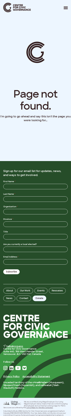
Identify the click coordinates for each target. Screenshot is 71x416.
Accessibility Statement (36, 376)
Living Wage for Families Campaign (39, 408)
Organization (10, 206)
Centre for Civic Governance (17, 7)
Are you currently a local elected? (20, 244)
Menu (64, 7)
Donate (39, 298)
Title (5, 231)
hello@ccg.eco (14, 346)
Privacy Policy (11, 376)
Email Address (11, 256)
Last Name (9, 194)
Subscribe (11, 271)
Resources (57, 290)
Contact (23, 298)
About (9, 290)
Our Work (25, 290)
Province (8, 219)
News (9, 298)
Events (40, 290)
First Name (9, 181)
